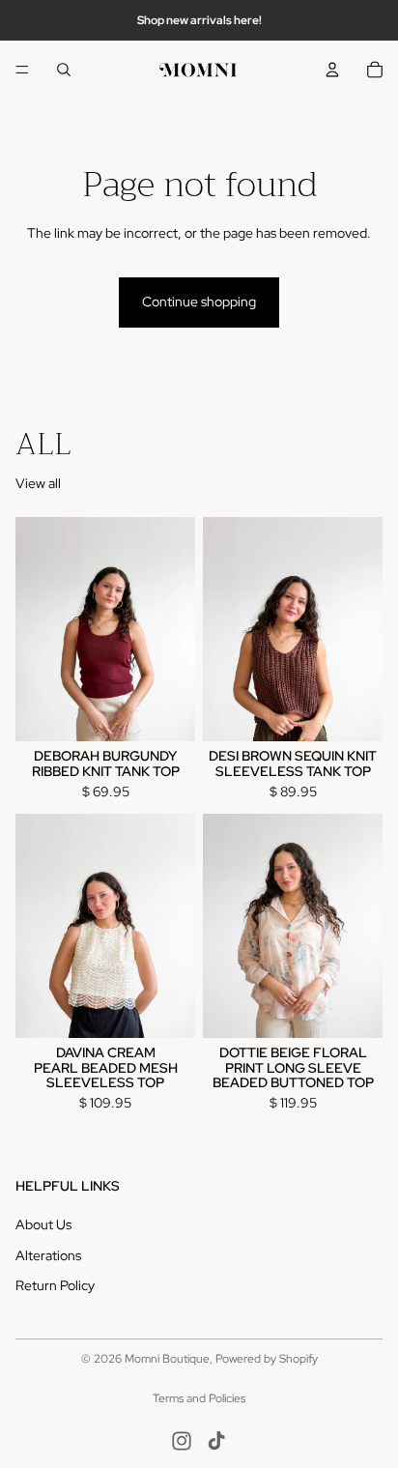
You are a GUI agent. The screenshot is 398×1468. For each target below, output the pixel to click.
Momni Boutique (167, 1359)
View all (38, 483)
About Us (43, 1224)
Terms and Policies (199, 1398)
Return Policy (55, 1285)
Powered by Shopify (266, 1359)
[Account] (332, 69)
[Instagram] (181, 1441)
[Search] (64, 69)
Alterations (48, 1254)
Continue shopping (199, 301)
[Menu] (22, 69)
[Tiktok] (216, 1441)
